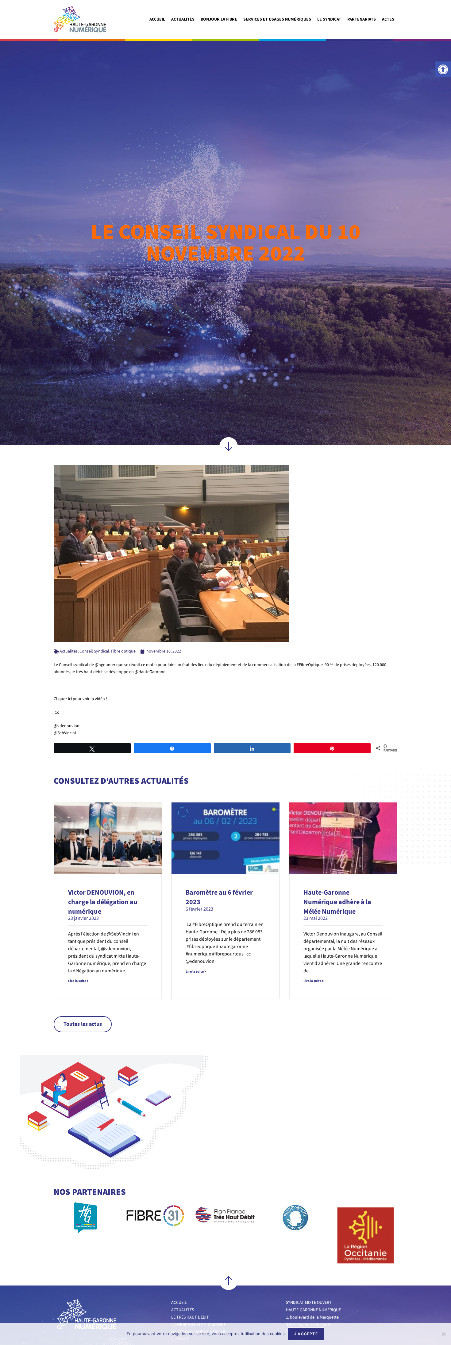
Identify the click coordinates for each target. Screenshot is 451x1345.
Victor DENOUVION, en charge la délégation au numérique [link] (102, 902)
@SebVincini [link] (65, 733)
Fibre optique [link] (123, 651)
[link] (443, 69)
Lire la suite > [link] (78, 981)
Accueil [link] (157, 19)
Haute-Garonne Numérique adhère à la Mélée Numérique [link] (337, 902)
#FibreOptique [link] (310, 665)
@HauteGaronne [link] (150, 672)
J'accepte (306, 1333)
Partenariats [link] (361, 19)
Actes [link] (388, 19)
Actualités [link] (183, 19)
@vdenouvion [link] (66, 726)
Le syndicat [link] (329, 19)
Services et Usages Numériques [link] (277, 19)
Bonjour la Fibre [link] (219, 19)
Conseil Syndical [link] (94, 651)
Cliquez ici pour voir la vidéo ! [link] (80, 699)
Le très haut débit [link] (190, 1317)
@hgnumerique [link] (109, 665)
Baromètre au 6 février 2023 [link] (219, 897)
